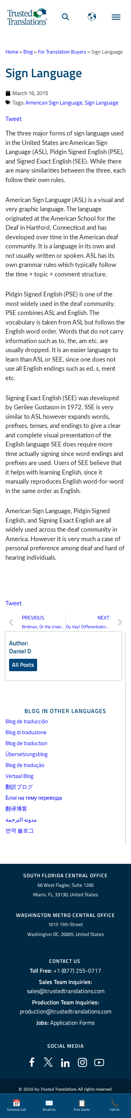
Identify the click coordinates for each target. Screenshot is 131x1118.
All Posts (23, 664)
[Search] (65, 16)
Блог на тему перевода (33, 798)
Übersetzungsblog (26, 754)
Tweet (13, 118)
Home (11, 52)
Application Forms (72, 1022)
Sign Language (102, 102)
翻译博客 (16, 808)
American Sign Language (54, 102)
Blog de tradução (24, 765)
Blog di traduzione (26, 732)
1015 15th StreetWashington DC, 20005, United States (65, 929)
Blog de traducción (26, 721)
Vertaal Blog (19, 776)
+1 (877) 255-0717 (77, 970)
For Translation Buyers (62, 52)
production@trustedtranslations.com (65, 1011)
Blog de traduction (26, 743)
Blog (28, 52)
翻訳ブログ (19, 787)
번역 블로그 (19, 830)
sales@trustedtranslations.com (65, 991)
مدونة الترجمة (21, 819)
